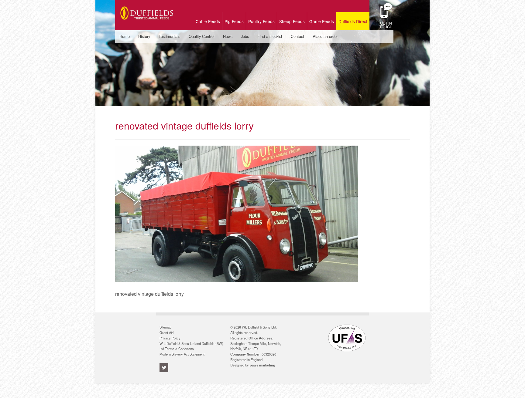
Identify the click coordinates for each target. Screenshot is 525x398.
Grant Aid (166, 332)
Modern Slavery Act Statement (182, 354)
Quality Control (201, 36)
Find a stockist (269, 36)
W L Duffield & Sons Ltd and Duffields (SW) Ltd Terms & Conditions (191, 346)
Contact (297, 36)
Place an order (325, 36)
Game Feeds (321, 21)
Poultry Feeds (261, 21)
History (144, 36)
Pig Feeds (234, 21)
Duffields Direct (352, 21)
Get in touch (386, 24)
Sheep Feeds (292, 21)
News (227, 36)
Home (124, 36)
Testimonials (169, 36)
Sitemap (165, 327)
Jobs (245, 36)
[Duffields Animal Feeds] (147, 23)
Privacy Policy (170, 338)
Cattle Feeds (208, 21)
